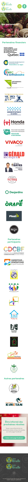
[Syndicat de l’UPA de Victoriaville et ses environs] (14, 132)
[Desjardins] (14, 192)
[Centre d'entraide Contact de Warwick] (14, 301)
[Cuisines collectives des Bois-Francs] (14, 355)
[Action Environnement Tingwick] (14, 369)
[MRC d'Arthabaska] (14, 72)
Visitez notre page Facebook (14, 438)
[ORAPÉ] (14, 203)
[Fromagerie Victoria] (14, 180)
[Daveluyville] (14, 262)
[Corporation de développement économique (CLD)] (14, 62)
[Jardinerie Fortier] (14, 229)
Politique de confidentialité (16, 479)
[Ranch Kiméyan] (14, 402)
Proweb (8, 479)
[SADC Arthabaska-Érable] (14, 84)
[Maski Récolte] (14, 388)
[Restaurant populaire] (14, 328)
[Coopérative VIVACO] (14, 143)
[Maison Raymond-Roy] (14, 342)
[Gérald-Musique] (14, 155)
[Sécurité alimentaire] (14, 274)
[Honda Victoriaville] (14, 122)
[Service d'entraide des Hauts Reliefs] (14, 288)
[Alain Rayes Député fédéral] (14, 167)
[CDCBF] (14, 251)
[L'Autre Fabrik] (14, 315)
